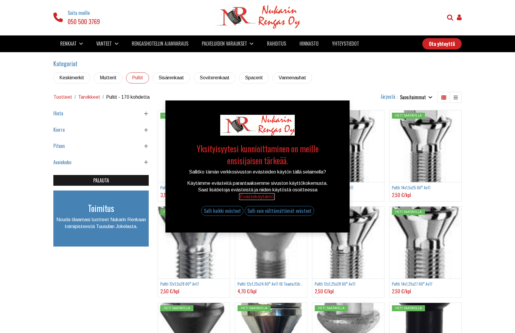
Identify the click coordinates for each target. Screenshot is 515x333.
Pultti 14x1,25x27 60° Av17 (412, 284)
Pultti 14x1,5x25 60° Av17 (411, 187)
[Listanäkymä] (456, 97)
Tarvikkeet (89, 97)
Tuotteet (62, 97)
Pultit (137, 77)
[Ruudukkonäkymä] (444, 97)
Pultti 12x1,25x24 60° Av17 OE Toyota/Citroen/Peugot (271, 284)
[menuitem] (160, 43)
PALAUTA (101, 180)
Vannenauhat (292, 77)
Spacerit (254, 77)
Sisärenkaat (171, 77)
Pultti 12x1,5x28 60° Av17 (179, 284)
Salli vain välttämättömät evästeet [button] (279, 210)
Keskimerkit (71, 77)
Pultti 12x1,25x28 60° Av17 (335, 284)
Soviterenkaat (214, 77)
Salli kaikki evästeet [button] (222, 210)
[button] (416, 97)
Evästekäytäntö (257, 196)
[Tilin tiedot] (459, 18)
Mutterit (108, 77)
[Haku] (450, 18)
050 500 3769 (84, 21)
